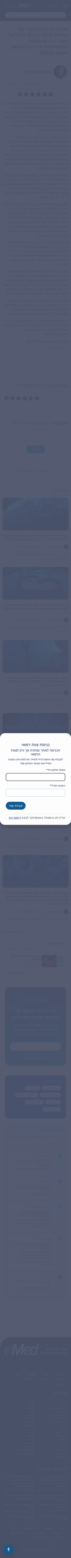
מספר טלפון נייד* (55, 770)
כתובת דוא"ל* (57, 785)
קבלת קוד (15, 806)
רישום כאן (15, 817)
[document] (35, 779)
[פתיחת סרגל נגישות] (8, 1549)
